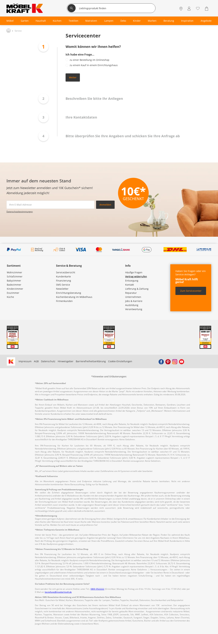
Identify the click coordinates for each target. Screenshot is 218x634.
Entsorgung (131, 280)
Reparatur (131, 292)
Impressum (25, 361)
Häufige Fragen (133, 272)
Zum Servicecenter (190, 290)
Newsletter (62, 288)
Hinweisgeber (65, 361)
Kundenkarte (63, 276)
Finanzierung (63, 280)
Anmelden (105, 204)
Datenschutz (48, 361)
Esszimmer (13, 292)
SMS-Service (63, 284)
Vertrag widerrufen (136, 276)
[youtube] (181, 361)
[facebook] (161, 361)
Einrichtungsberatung (68, 292)
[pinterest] (167, 361)
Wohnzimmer (14, 272)
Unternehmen (133, 297)
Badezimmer (14, 284)
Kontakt (129, 284)
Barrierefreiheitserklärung (91, 361)
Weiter (72, 77)
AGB (36, 361)
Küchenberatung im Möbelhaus (74, 297)
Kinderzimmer (15, 288)
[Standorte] (181, 9)
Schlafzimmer (14, 276)
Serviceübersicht (65, 272)
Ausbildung (131, 305)
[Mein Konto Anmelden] (189, 9)
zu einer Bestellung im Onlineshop (89, 60)
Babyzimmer (14, 280)
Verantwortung (133, 309)
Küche (10, 297)
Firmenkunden (64, 301)
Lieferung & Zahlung (137, 288)
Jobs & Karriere (133, 301)
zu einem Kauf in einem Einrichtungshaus (94, 65)
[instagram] (174, 361)
